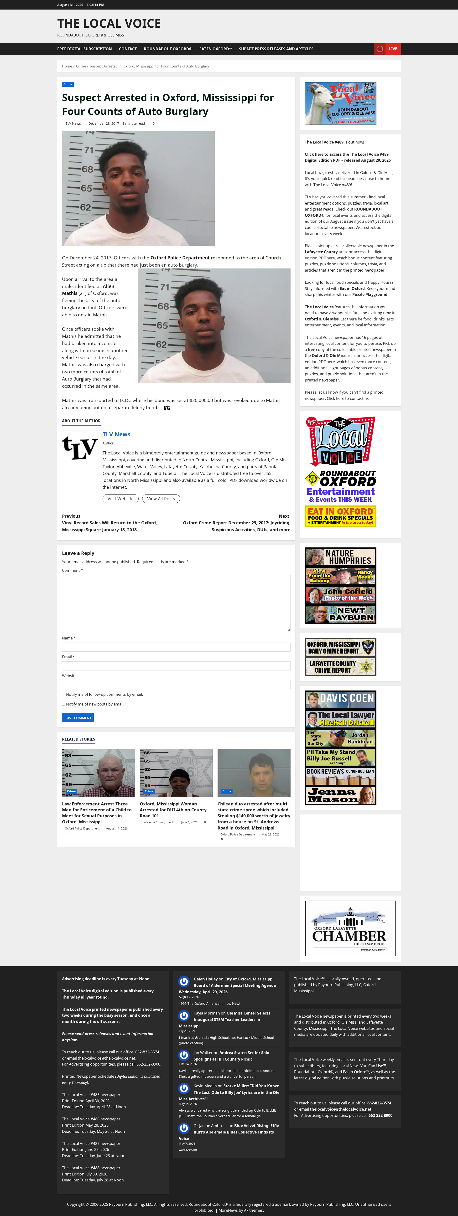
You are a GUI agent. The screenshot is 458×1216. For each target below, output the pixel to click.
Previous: (109, 523)
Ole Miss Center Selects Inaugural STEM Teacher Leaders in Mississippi (224, 1019)
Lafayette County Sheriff (159, 822)
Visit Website (121, 498)
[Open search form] (368, 49)
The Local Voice (109, 23)
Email (68, 657)
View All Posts (161, 498)
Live (393, 48)
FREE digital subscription (84, 49)
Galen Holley (206, 979)
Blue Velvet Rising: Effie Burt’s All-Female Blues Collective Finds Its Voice (229, 1132)
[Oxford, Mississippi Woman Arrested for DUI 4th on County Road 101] (176, 773)
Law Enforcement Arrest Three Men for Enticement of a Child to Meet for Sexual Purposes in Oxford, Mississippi (97, 813)
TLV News (73, 123)
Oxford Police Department (82, 828)
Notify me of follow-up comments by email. (104, 694)
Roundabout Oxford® (168, 49)
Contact (128, 49)
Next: (237, 523)
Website (69, 675)
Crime (67, 84)
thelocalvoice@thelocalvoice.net (340, 1109)
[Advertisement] (350, 852)
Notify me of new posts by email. (95, 704)
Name (69, 638)
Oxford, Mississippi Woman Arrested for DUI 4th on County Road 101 (173, 810)
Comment (72, 570)
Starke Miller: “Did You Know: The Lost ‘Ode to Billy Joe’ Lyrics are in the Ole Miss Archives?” (229, 1092)
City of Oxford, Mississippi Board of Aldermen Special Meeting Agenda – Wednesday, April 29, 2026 (229, 985)
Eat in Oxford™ (215, 49)
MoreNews (228, 1210)
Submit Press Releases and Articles (276, 49)
